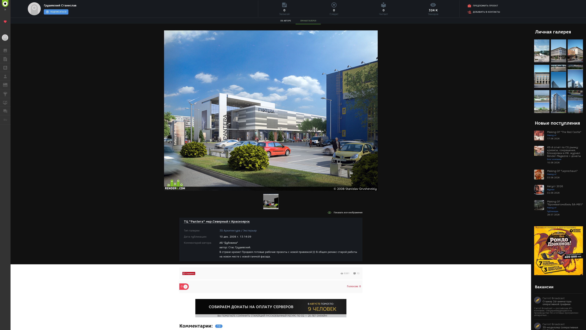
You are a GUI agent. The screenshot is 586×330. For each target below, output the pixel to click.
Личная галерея (553, 32)
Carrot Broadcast (554, 298)
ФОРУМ (5, 111)
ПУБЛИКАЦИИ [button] (5, 59)
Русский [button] (7, 119)
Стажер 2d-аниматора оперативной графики (557, 303)
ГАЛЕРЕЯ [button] (5, 50)
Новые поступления (557, 123)
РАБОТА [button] (5, 76)
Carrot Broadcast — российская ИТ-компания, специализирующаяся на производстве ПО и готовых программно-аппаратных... (556, 311)
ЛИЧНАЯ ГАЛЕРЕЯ (308, 21)
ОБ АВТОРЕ (285, 21)
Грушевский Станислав (60, 5)
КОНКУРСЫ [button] (5, 93)
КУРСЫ (5, 102)
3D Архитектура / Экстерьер (238, 230)
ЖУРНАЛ (7, 84)
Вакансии (544, 287)
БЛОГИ (5, 67)
